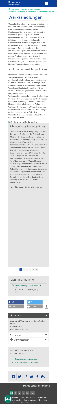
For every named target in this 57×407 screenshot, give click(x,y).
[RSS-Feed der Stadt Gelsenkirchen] (43, 376)
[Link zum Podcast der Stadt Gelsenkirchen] (37, 376)
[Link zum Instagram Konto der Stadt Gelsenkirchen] (26, 376)
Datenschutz (42, 397)
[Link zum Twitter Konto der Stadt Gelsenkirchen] (19, 376)
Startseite (14, 397)
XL (27, 393)
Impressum (30, 397)
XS (11, 393)
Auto (32, 393)
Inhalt (21, 397)
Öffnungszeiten (21, 339)
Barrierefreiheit (16, 400)
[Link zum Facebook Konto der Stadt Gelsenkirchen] (13, 376)
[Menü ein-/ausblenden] (46, 3)
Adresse (18, 315)
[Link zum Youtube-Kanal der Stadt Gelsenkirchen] (32, 376)
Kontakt (18, 335)
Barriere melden (31, 400)
